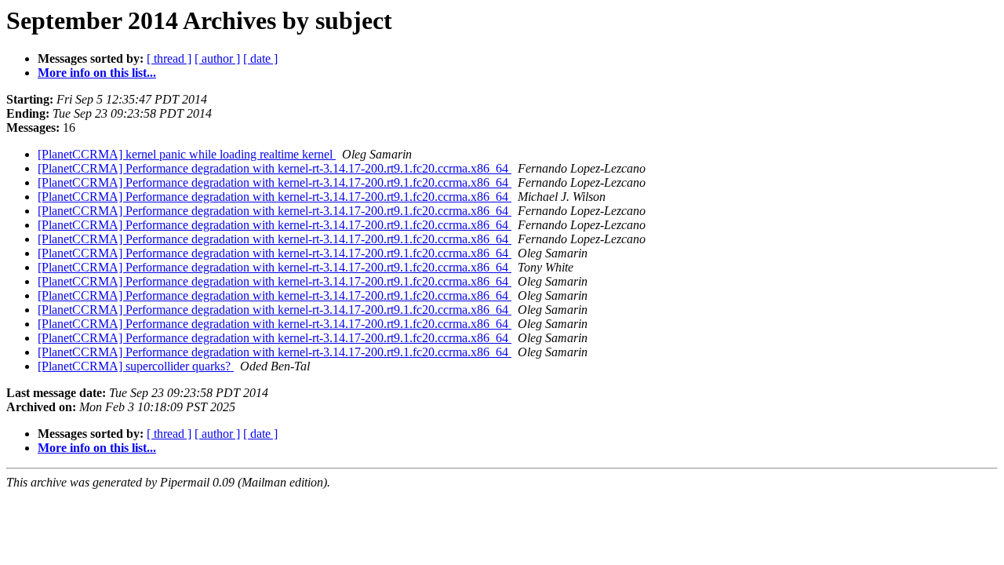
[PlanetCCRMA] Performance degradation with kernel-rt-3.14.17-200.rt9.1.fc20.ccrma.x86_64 (274, 168)
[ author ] (217, 58)
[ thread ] (169, 58)
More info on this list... (97, 72)
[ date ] (260, 58)
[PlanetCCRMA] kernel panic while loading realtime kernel (187, 154)
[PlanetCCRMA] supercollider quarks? (136, 366)
